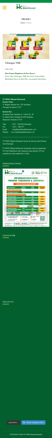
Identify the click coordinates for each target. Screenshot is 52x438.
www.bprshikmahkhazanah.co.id (22, 132)
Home (23, 23)
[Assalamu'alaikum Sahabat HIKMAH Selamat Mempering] (26, 405)
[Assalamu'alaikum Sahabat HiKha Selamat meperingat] (26, 323)
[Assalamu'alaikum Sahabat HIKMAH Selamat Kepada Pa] (26, 351)
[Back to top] (48, 434)
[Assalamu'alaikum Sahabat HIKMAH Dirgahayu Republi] (26, 378)
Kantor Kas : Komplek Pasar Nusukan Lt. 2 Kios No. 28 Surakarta (5, 1)
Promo (29, 23)
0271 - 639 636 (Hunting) (10, 1)
